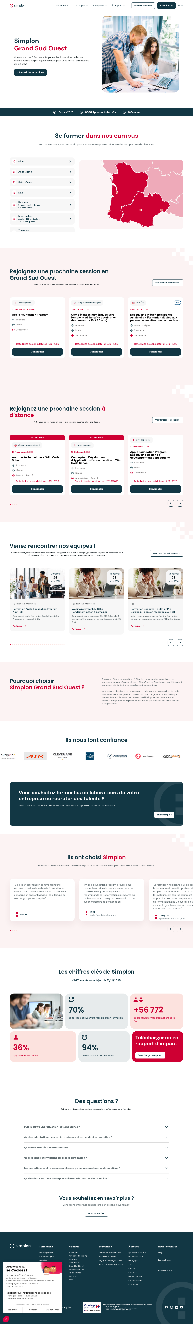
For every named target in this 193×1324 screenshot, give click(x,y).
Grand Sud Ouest (76, 1266)
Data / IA (43, 1260)
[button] (64, 5)
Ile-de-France (75, 1273)
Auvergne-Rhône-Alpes (79, 1256)
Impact (131, 1268)
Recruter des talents (107, 1256)
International (133, 1284)
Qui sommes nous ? (137, 1252)
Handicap (132, 1272)
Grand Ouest (74, 1262)
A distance (73, 1252)
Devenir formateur (136, 1276)
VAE (130, 1264)
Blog (160, 1252)
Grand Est (73, 1259)
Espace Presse (164, 1260)
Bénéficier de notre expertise (110, 1264)
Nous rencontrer (143, 5)
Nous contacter (165, 1270)
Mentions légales (62, 1307)
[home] (17, 5)
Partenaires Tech (135, 1256)
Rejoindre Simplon (136, 1280)
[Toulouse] (140, 210)
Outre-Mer (73, 1276)
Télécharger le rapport (150, 1055)
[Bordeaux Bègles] (117, 192)
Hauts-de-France (76, 1269)
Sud (71, 1279)
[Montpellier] (161, 210)
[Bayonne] (109, 211)
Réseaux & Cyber (46, 1256)
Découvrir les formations (30, 72)
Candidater (166, 5)
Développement (46, 1252)
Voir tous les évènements (167, 553)
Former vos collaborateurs (110, 1252)
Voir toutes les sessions (168, 282)
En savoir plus (164, 814)
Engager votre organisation (110, 1260)
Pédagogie (133, 1260)
